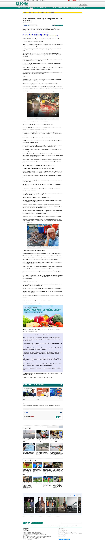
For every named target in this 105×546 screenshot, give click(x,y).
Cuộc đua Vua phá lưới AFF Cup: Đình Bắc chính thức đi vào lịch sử (47, 484)
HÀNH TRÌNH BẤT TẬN (34, 0)
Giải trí (64, 7)
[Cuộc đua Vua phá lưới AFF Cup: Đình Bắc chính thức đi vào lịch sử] (48, 479)
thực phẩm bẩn (57, 405)
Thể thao (54, 7)
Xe (76, 7)
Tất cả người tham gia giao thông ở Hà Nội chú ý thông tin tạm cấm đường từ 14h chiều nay (56, 454)
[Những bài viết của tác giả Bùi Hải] (61, 385)
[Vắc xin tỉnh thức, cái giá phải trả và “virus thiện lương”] (56, 392)
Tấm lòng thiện (51, 12)
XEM (61, 427)
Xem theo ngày (43, 427)
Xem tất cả (78, 495)
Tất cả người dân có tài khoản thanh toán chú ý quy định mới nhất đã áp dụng (56, 440)
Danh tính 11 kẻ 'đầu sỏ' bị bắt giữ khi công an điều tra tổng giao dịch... (50, 509)
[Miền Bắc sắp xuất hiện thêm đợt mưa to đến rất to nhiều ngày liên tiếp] (29, 434)
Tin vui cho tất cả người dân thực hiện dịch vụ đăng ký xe (28, 453)
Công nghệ (80, 7)
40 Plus (46, 7)
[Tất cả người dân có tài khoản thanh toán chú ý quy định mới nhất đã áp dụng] (56, 434)
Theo (43, 408)
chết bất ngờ (42, 405)
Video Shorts (27, 495)
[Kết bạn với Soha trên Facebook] (57, 417)
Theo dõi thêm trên (70, 495)
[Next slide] (80, 506)
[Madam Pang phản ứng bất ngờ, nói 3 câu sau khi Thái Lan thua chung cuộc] (37, 465)
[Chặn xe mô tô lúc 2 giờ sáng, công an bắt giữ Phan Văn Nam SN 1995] (58, 465)
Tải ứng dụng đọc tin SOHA (37, 522)
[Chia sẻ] (25, 25)
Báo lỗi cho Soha (59, 25)
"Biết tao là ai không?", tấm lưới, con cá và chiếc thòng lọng (29, 398)
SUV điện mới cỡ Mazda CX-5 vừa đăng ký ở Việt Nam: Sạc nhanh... (72, 509)
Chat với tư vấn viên (65, 539)
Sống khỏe (73, 7)
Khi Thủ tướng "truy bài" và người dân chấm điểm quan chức (42, 398)
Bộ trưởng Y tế (35, 405)
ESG (28, 7)
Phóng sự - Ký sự (44, 12)
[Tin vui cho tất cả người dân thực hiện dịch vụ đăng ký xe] (29, 447)
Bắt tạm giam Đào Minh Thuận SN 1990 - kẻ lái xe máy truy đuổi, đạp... (61, 509)
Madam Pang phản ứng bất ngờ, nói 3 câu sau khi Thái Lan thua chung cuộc (37, 471)
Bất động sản (41, 7)
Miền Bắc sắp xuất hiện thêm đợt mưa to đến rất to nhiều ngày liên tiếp (29, 440)
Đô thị (30, 12)
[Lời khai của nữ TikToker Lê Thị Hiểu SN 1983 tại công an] (40, 505)
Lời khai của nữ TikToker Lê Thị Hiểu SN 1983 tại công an (39, 509)
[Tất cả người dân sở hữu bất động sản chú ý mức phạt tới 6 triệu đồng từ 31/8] (42, 434)
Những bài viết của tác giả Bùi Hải (33, 384)
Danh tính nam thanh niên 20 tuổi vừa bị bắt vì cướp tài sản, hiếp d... (29, 509)
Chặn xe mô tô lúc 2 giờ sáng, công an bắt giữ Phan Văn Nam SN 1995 (58, 470)
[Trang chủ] (22, 4)
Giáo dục (34, 12)
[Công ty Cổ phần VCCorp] (37, 529)
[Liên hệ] (61, 412)
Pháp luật (68, 7)
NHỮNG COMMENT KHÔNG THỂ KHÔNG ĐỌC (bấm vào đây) (37, 377)
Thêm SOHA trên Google (33, 25)
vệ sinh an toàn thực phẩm (27, 405)
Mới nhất (20, 7)
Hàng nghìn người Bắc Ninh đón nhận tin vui (37, 483)
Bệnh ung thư (51, 405)
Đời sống (84, 7)
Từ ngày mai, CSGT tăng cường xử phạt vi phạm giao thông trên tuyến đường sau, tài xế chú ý (57, 485)
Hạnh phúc (24, 7)
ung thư (46, 405)
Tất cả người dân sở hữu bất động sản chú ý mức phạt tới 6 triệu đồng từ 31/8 (42, 440)
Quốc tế (50, 7)
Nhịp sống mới (59, 7)
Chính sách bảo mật (62, 536)
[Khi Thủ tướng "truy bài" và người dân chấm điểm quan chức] (43, 392)
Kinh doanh (36, 7)
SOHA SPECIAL (42, 0)
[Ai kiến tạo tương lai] (82, 4)
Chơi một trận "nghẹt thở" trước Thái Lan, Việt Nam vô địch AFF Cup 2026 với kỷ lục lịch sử (27, 472)
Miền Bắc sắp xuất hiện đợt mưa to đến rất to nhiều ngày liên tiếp (42, 453)
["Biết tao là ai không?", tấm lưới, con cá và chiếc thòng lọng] (29, 392)
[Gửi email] (53, 25)
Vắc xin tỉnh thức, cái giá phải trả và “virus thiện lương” (56, 397)
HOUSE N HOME (26, 0)
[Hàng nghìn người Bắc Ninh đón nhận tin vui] (37, 479)
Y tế (38, 12)
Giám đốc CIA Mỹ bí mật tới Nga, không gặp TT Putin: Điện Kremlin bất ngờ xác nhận (47, 471)
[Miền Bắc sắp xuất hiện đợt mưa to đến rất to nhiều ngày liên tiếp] (42, 447)
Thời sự (31, 7)
